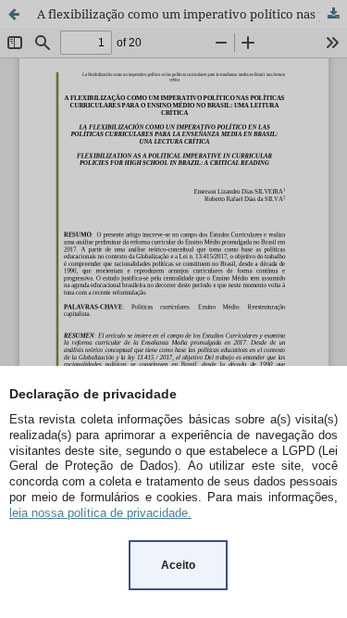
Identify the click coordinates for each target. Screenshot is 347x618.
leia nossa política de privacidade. (100, 513)
